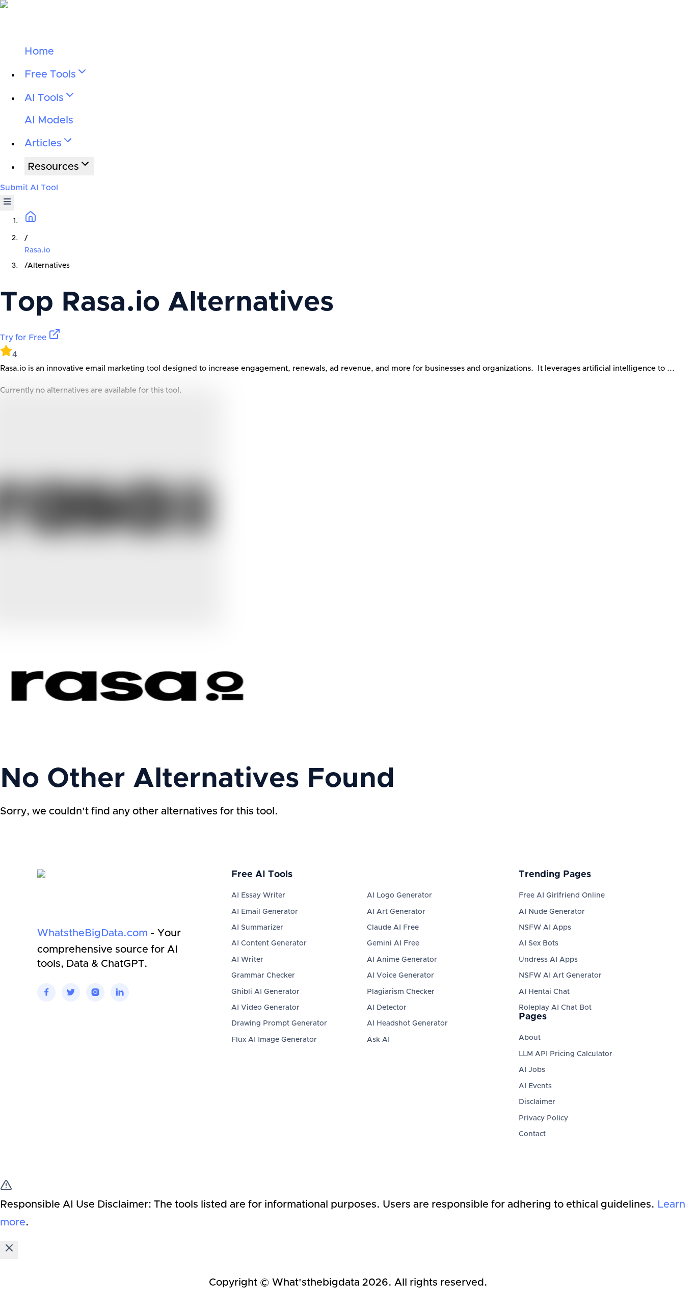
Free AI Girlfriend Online (562, 895)
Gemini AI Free (393, 943)
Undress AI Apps (548, 959)
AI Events (535, 1086)
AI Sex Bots (538, 943)
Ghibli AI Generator (265, 991)
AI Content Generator (269, 943)
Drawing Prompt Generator (279, 1023)
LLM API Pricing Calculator (565, 1054)
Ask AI (378, 1039)
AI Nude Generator (552, 911)
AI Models (48, 120)
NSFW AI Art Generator (560, 975)
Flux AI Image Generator (274, 1039)
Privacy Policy (543, 1118)
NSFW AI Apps (545, 927)
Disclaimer (537, 1102)
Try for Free (24, 338)
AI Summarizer (257, 927)
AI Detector (387, 1007)
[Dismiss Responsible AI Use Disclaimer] (9, 1250)
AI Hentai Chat (544, 991)
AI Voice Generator (400, 975)
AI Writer (247, 959)
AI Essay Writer (258, 895)
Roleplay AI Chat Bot (555, 1007)
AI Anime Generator (402, 959)
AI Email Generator (264, 911)
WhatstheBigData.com (92, 933)
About (530, 1037)
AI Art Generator (396, 911)
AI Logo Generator (399, 895)
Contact (532, 1134)
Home (39, 51)
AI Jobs (532, 1069)
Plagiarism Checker (401, 991)
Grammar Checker (263, 975)
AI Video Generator (265, 1007)
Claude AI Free (393, 927)
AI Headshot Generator (407, 1023)
